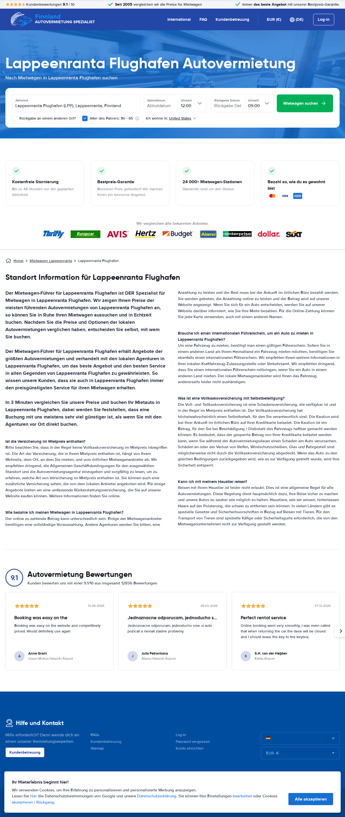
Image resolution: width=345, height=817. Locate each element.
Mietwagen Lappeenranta (51, 260)
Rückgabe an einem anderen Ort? (47, 118)
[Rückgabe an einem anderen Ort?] (14, 118)
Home (18, 260)
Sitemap (97, 748)
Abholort (21, 100)
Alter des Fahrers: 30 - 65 (111, 118)
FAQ (203, 19)
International (179, 19)
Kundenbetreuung (232, 19)
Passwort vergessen (193, 741)
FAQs (95, 735)
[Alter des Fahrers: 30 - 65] (85, 118)
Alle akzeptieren (311, 799)
